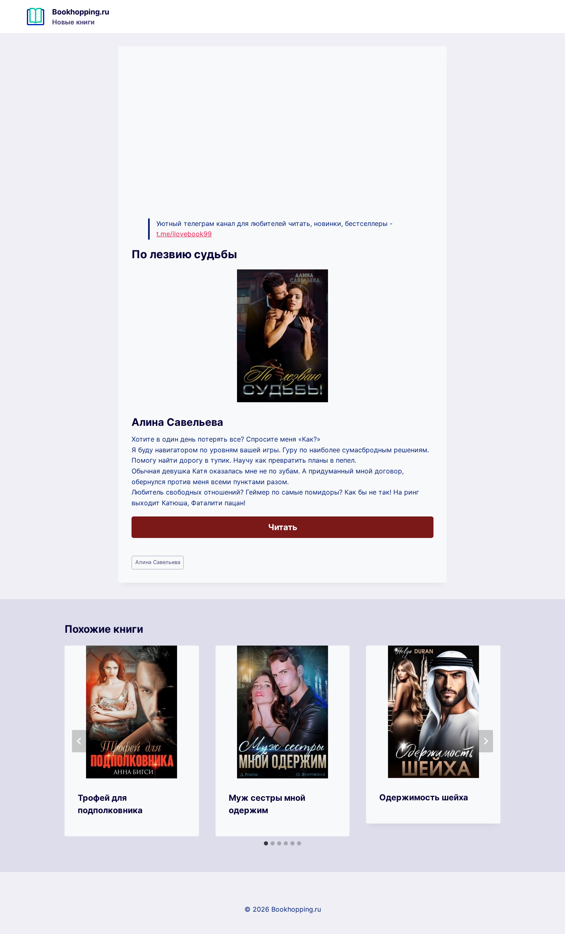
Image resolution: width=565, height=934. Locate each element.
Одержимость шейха (423, 797)
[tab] (266, 843)
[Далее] (485, 741)
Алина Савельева (157, 562)
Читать (282, 527)
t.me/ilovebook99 (184, 234)
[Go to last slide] (79, 741)
